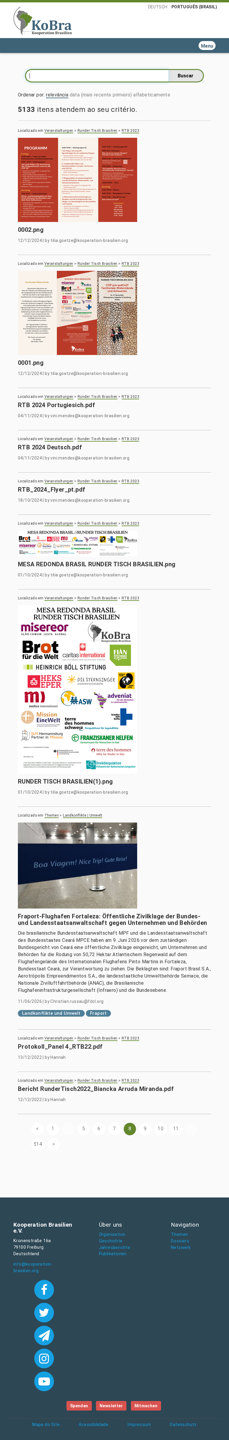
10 (160, 1128)
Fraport (98, 1013)
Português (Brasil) (194, 6)
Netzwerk (181, 1247)
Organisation (112, 1234)
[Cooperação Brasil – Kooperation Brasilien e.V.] (42, 20)
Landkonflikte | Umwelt (82, 815)
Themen (51, 815)
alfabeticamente (151, 95)
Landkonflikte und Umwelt (51, 1013)
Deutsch (158, 6)
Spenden (79, 1405)
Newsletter (111, 1405)
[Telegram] (44, 1335)
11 (176, 1128)
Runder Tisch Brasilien (97, 131)
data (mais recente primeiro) (101, 95)
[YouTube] (44, 1381)
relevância (57, 95)
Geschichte (111, 1241)
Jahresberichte (114, 1247)
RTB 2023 (130, 131)
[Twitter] (44, 1312)
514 (38, 1144)
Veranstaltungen (58, 131)
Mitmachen (146, 1405)
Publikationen (113, 1253)
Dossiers (180, 1241)
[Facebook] (44, 1289)
